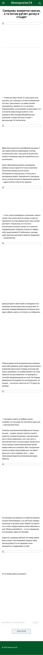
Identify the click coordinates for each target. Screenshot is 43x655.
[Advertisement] (21, 72)
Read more (21, 631)
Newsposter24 (21, 3)
